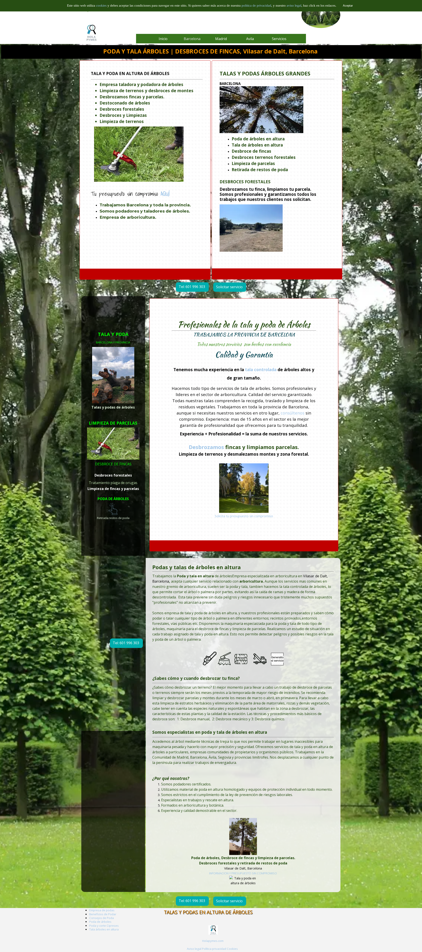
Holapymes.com (213, 941)
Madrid (221, 38)
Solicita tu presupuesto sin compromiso (244, 516)
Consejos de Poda (101, 918)
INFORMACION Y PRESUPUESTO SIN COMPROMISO (243, 873)
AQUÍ (165, 193)
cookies (101, 5)
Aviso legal (194, 949)
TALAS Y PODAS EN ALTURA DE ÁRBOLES (208, 912)
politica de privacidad (256, 5)
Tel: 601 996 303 (192, 286)
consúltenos (292, 413)
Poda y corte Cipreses (104, 926)
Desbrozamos (206, 447)
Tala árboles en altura (104, 929)
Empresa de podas (102, 910)
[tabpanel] (277, 163)
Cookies (232, 949)
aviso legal (294, 5)
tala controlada (260, 369)
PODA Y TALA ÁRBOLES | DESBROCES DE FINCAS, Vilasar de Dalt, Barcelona (210, 51)
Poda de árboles (100, 922)
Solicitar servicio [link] (229, 286)
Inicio (163, 38)
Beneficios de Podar (102, 914)
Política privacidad (214, 949)
